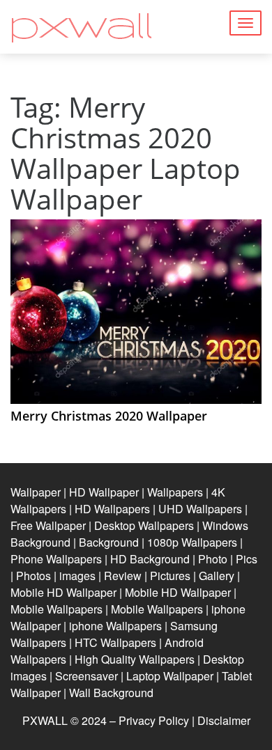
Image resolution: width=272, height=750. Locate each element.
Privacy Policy (154, 720)
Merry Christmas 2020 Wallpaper (108, 415)
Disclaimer (223, 720)
